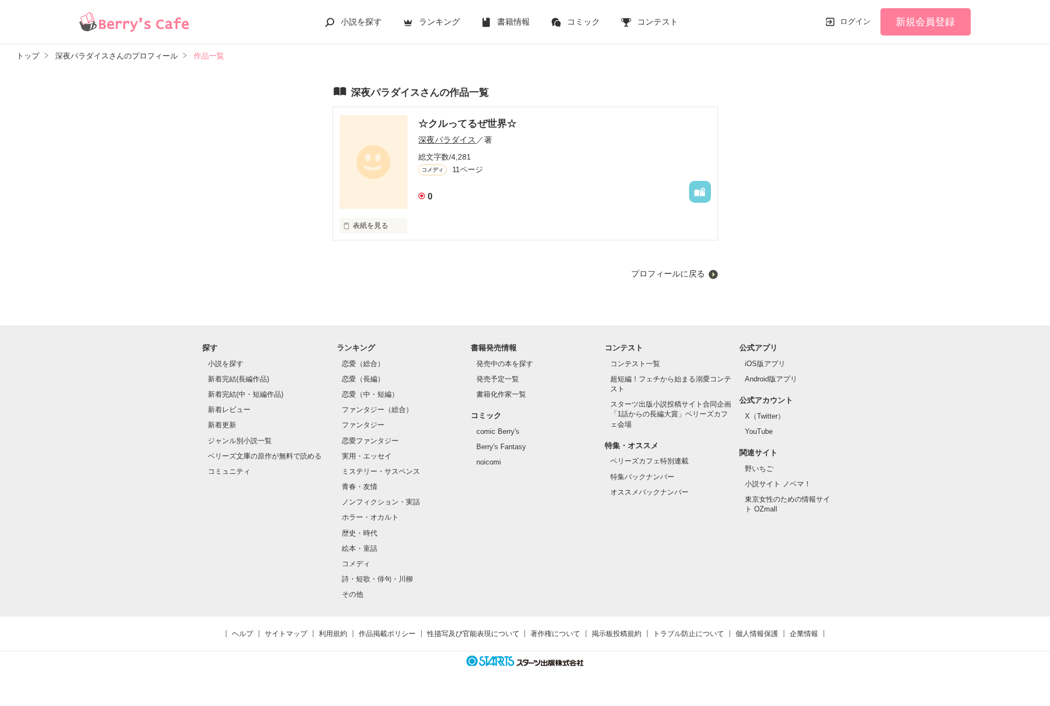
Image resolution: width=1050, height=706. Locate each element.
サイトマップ (286, 633)
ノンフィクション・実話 (381, 502)
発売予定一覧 (497, 379)
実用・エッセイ (367, 456)
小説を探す (361, 21)
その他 (352, 594)
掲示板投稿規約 (616, 633)
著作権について (555, 633)
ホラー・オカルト (370, 517)
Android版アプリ (771, 379)
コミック (583, 21)
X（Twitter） (765, 416)
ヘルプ (242, 633)
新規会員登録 (925, 21)
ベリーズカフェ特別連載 (649, 461)
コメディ (356, 564)
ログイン (855, 21)
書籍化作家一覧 (501, 394)
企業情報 (804, 633)
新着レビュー (229, 409)
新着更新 (222, 425)
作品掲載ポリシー (387, 633)
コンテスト (657, 21)
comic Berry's (498, 431)
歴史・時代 (359, 533)
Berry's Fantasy (501, 447)
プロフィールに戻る (668, 273)
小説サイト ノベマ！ (778, 484)
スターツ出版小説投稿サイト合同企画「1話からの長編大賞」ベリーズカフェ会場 (670, 414)
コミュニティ (229, 471)
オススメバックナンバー (649, 492)
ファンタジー (363, 425)
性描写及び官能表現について (473, 633)
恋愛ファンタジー (370, 441)
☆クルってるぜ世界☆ (467, 123)
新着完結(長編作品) (238, 379)
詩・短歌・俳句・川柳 (377, 579)
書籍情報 (513, 21)
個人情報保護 (757, 633)
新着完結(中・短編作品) (245, 394)
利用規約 (333, 633)
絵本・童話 (359, 548)
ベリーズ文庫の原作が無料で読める (265, 456)
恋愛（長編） (363, 379)
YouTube (759, 431)
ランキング (439, 21)
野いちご (759, 468)
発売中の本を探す (504, 364)
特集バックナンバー (642, 477)
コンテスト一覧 (635, 364)
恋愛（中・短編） (370, 394)
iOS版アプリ (765, 364)
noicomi (488, 462)
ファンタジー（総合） (377, 409)
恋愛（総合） (363, 364)
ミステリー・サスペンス (381, 471)
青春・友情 (359, 487)
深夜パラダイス (447, 139)
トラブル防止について (688, 633)
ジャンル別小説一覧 (240, 441)
